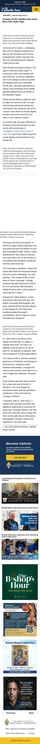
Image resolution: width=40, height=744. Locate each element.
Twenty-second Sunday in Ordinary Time (19, 4)
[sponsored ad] (20, 619)
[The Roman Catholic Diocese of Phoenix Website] (20, 464)
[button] (20, 493)
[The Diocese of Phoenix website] (20, 722)
